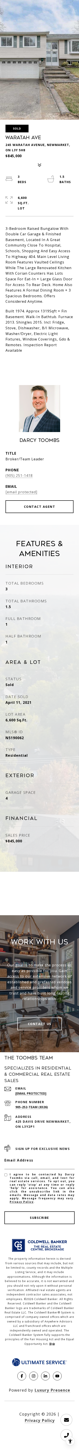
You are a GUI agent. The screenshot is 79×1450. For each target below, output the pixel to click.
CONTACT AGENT (39, 506)
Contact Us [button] (39, 1024)
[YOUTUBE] (57, 1376)
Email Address (18, 1160)
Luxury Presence (52, 1390)
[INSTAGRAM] (33, 1376)
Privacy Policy (22, 1202)
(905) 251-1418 (19, 475)
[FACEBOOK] (21, 1376)
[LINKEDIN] (45, 1376)
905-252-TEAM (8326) (31, 1107)
